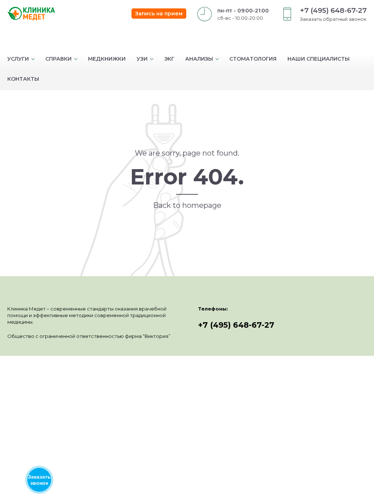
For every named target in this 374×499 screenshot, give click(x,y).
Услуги (18, 59)
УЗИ (142, 59)
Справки (58, 59)
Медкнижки (107, 59)
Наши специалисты (318, 59)
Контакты (23, 79)
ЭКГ (169, 59)
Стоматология (252, 59)
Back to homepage (187, 205)
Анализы (199, 59)
